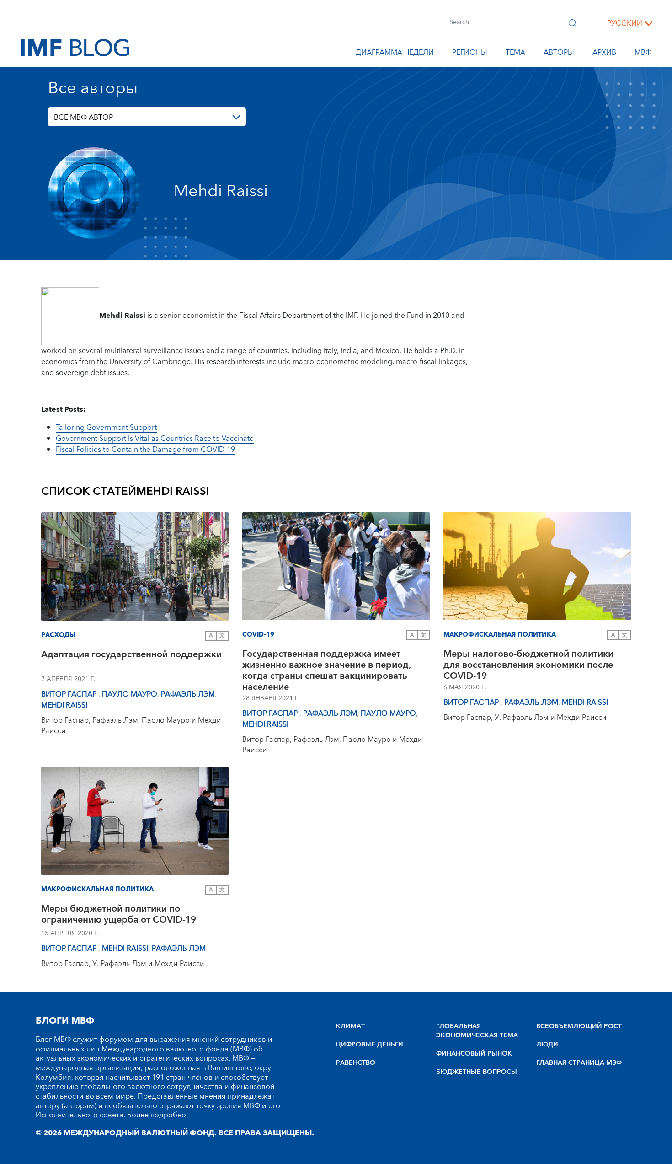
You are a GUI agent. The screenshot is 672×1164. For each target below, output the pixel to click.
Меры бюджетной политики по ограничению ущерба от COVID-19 (118, 915)
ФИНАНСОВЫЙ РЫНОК (474, 1053)
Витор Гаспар (69, 694)
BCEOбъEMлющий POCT (579, 1026)
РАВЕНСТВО (355, 1062)
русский (624, 23)
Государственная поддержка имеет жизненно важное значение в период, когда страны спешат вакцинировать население (326, 670)
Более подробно (156, 1115)
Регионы (469, 54)
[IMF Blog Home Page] (75, 47)
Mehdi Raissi (64, 705)
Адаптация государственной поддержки (131, 655)
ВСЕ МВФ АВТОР (83, 117)
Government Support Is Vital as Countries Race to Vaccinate (155, 438)
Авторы (559, 54)
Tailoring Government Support (106, 427)
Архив (604, 54)
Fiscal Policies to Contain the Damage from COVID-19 (145, 449)
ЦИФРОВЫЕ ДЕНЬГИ (369, 1044)
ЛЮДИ (547, 1044)
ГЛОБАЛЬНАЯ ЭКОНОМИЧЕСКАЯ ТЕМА (477, 1031)
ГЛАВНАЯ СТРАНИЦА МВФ (579, 1062)
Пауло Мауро (129, 694)
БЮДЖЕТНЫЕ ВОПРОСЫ (476, 1072)
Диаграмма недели (395, 54)
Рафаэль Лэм (188, 694)
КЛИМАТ (350, 1026)
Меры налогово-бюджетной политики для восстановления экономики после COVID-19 (528, 665)
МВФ (643, 54)
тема (515, 54)
